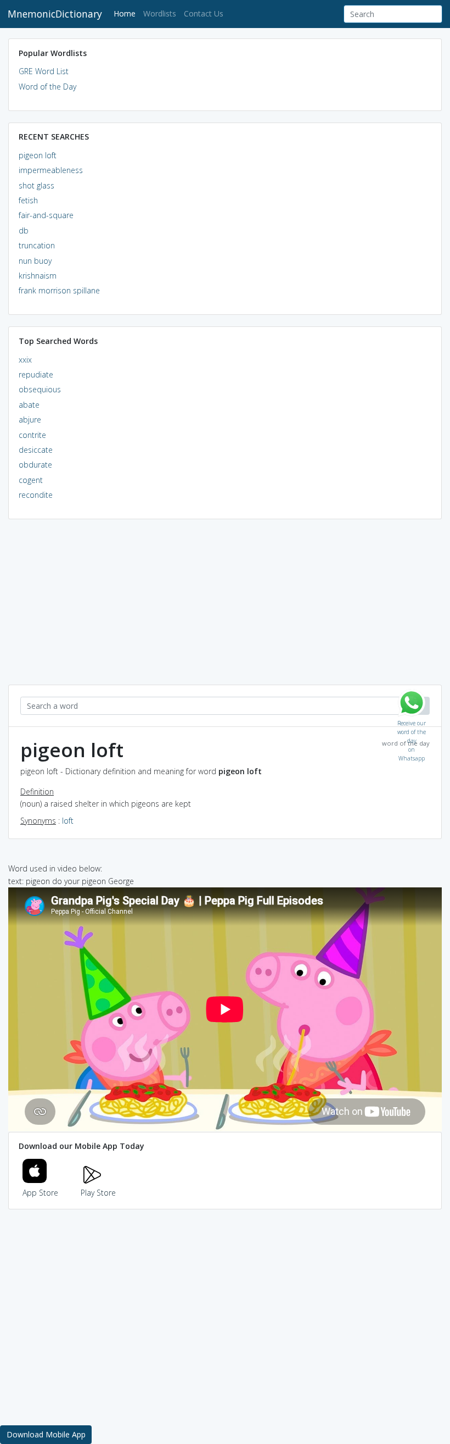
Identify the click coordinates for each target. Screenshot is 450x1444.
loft (68, 820)
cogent (31, 480)
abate (29, 404)
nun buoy (35, 261)
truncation (37, 245)
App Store (40, 1192)
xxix (25, 359)
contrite (32, 435)
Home (126, 13)
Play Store (98, 1192)
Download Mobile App (46, 1434)
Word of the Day (47, 86)
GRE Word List (44, 71)
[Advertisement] (225, 608)
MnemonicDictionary (55, 13)
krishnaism (38, 275)
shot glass (36, 185)
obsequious (40, 389)
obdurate (35, 464)
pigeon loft (38, 155)
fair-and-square (46, 215)
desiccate (36, 450)
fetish (28, 200)
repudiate (36, 374)
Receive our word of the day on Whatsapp (411, 720)
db (24, 230)
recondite (36, 495)
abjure (30, 419)
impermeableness (51, 170)
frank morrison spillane (59, 290)
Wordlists (159, 13)
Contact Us (203, 13)
